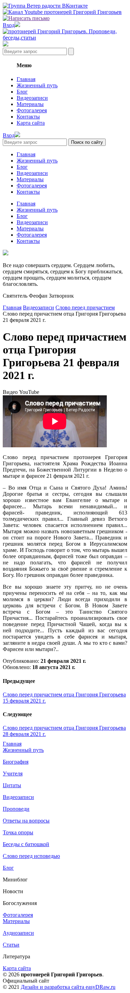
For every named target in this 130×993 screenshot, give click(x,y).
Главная (26, 79)
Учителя (13, 773)
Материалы (30, 104)
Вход (9, 25)
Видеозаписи (32, 98)
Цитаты (12, 785)
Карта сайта (31, 123)
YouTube (29, 392)
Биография (15, 762)
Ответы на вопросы (26, 821)
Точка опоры (18, 832)
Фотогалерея (32, 110)
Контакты (28, 117)
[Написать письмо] (26, 18)
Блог (22, 92)
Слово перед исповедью (31, 856)
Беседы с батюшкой (26, 844)
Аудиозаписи (18, 933)
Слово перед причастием (85, 307)
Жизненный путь (37, 85)
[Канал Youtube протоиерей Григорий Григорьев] (62, 12)
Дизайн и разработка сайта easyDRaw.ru (68, 987)
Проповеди (16, 809)
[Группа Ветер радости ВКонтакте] (45, 6)
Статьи (11, 945)
